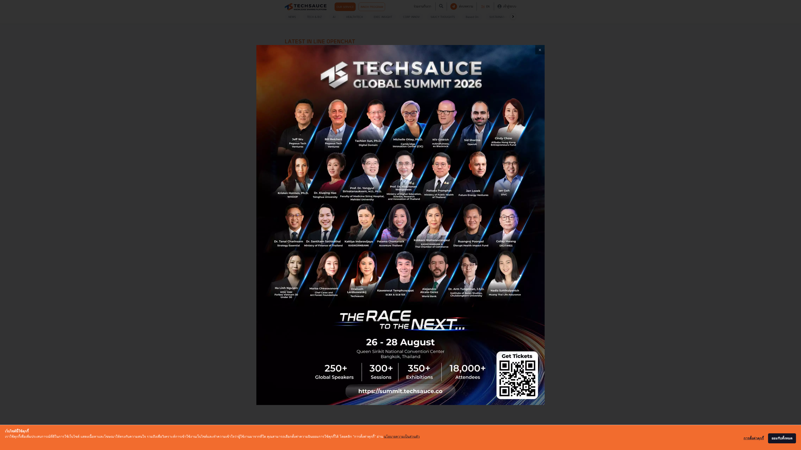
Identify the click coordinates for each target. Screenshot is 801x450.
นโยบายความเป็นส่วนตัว (402, 436)
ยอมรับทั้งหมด (782, 438)
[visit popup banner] (400, 225)
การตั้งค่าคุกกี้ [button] (754, 438)
